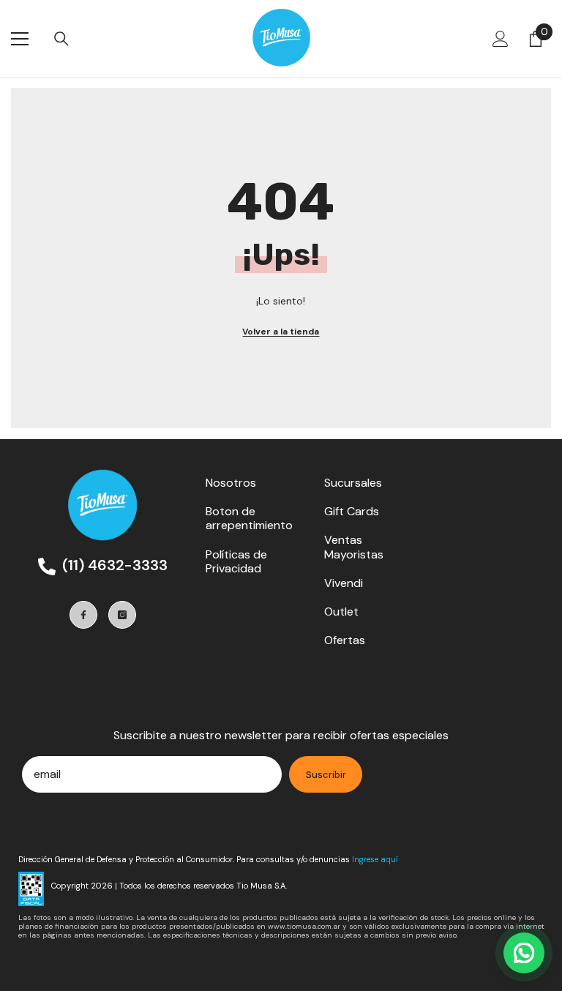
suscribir (326, 775)
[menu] (20, 39)
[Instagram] (122, 615)
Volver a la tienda (280, 331)
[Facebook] (83, 615)
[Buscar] (61, 39)
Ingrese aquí (375, 859)
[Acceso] (500, 39)
